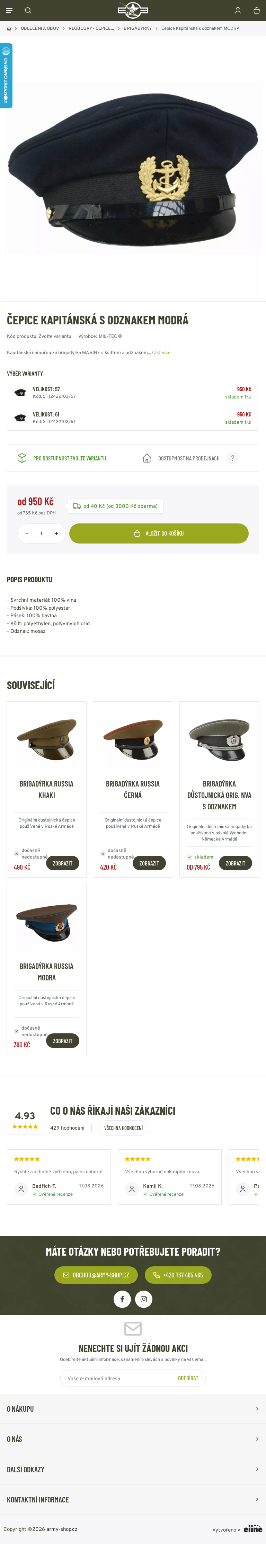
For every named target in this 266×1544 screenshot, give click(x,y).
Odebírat (188, 1378)
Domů (9, 28)
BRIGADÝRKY (138, 28)
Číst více (161, 352)
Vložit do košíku (164, 533)
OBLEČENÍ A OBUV (40, 28)
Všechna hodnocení (123, 1128)
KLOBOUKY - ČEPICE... (91, 28)
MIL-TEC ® (110, 336)
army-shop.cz (62, 1529)
